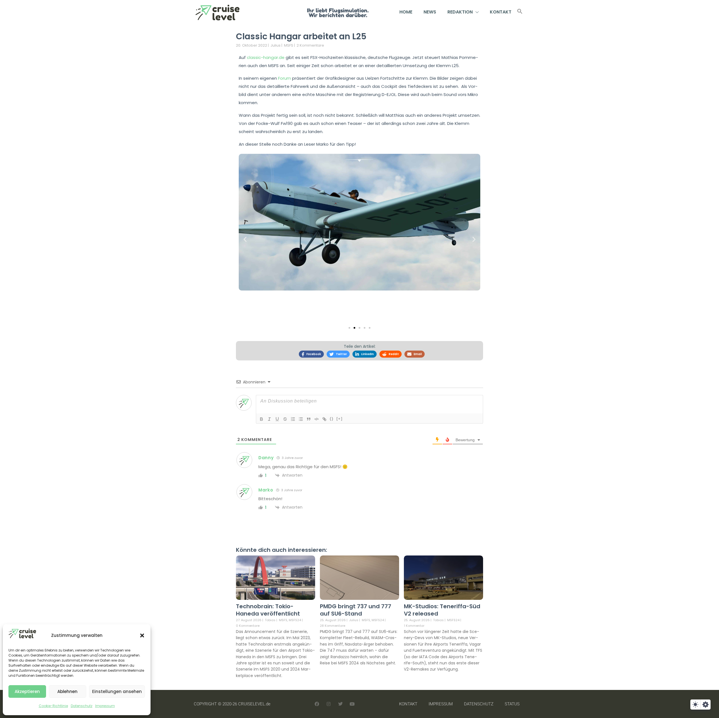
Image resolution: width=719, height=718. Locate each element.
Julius (275, 45)
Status (512, 703)
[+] (339, 419)
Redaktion (460, 12)
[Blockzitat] (309, 419)
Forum (284, 78)
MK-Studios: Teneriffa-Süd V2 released (442, 610)
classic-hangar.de (266, 57)
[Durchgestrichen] (285, 419)
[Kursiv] (269, 419)
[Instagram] (328, 704)
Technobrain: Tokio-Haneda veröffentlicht (268, 610)
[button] (142, 635)
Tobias (270, 620)
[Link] (324, 419)
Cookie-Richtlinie (53, 705)
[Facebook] (317, 704)
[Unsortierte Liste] (301, 419)
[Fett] (261, 419)
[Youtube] (352, 704)
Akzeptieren (27, 691)
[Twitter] (340, 704)
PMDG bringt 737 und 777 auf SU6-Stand (355, 610)
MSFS (288, 45)
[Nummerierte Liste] (293, 419)
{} (332, 419)
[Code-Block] (316, 419)
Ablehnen (67, 691)
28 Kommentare (332, 625)
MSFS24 (295, 620)
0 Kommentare (248, 625)
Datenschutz (81, 705)
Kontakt (500, 12)
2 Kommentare (310, 45)
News (430, 12)
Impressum (105, 705)
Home (405, 12)
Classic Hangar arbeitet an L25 (301, 36)
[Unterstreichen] (277, 419)
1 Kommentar (414, 625)
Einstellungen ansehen (117, 691)
